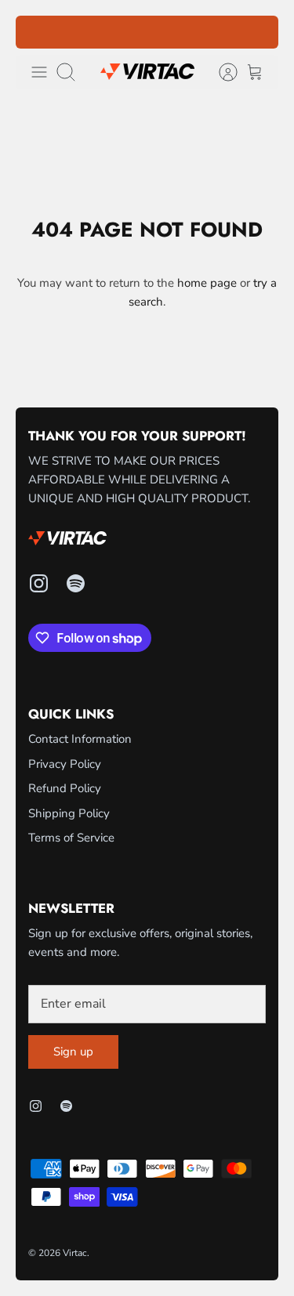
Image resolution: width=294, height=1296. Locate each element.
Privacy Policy (64, 764)
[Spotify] (75, 583)
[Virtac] (147, 71)
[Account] (220, 72)
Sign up (73, 1051)
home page (207, 283)
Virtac (75, 1253)
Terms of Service (71, 837)
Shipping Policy (69, 813)
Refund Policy (64, 788)
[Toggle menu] (39, 72)
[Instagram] (38, 583)
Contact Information (80, 739)
